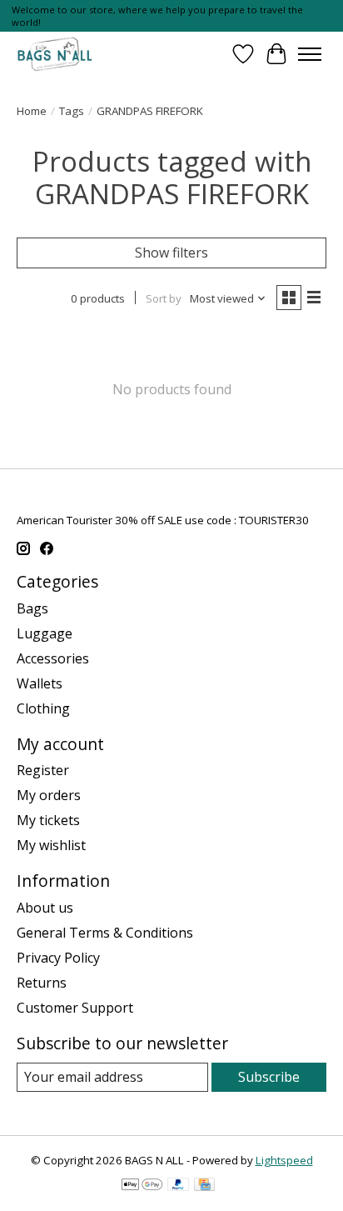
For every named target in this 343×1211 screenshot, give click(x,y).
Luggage (44, 633)
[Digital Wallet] (142, 1186)
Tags (71, 110)
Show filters (171, 252)
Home (32, 110)
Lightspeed (284, 1160)
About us (45, 907)
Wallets (39, 683)
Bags (32, 608)
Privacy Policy (58, 957)
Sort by (163, 298)
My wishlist (51, 845)
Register (43, 770)
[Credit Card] (204, 1186)
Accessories (53, 658)
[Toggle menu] (309, 54)
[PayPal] (178, 1186)
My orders (49, 795)
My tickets (48, 820)
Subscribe (269, 1077)
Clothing (43, 708)
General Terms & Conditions (105, 932)
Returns (42, 982)
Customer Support (75, 1007)
